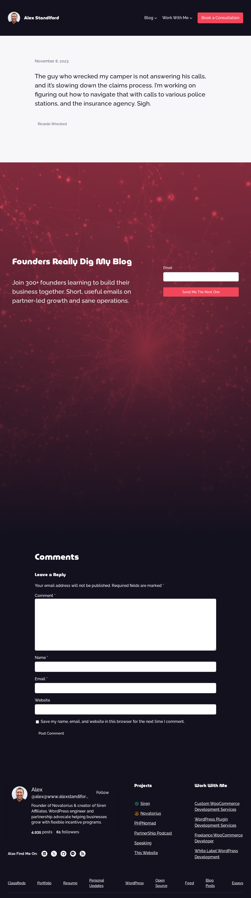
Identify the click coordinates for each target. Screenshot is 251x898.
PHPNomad (145, 823)
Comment (45, 595)
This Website (146, 852)
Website (42, 700)
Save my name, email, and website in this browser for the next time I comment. (113, 721)
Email (167, 268)
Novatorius (150, 813)
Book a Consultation (220, 17)
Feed (189, 883)
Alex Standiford (41, 17)
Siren (145, 803)
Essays (237, 883)
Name (41, 657)
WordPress (134, 883)
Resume (70, 883)
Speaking (142, 843)
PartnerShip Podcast (153, 833)
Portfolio (44, 883)
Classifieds (16, 883)
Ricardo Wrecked (52, 124)
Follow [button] (102, 792)
